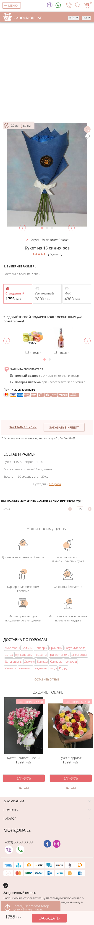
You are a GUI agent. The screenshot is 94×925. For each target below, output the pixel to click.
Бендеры (41, 648)
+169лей (63, 353)
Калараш (71, 661)
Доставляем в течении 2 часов (23, 557)
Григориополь (59, 655)
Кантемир (25, 668)
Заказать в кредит (64, 427)
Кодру (63, 668)
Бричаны (55, 648)
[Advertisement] (47, 71)
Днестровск (79, 655)
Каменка (10, 668)
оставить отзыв (47, 679)
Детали (24, 787)
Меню (13, 5)
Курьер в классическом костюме (23, 589)
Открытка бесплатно (68, 587)
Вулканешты (23, 655)
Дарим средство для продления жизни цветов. (23, 618)
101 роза (55, 484)
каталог (9, 818)
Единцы (42, 661)
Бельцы (27, 648)
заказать (49, 918)
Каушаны (41, 668)
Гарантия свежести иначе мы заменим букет (68, 559)
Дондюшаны (13, 661)
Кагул (53, 668)
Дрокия (29, 661)
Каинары (56, 661)
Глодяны (41, 655)
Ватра (9, 655)
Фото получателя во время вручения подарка (68, 618)
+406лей (35, 353)
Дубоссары (12, 648)
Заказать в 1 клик (23, 427)
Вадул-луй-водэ (74, 648)
